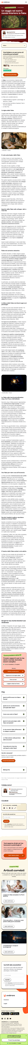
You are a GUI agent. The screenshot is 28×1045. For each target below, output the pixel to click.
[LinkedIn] (7, 1018)
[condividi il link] (15, 808)
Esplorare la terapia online (13, 675)
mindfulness (21, 350)
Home (2, 777)
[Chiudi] (26, 1035)
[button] (25, 2)
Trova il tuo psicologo (14, 1040)
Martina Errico (11, 32)
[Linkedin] (10, 808)
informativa (9, 824)
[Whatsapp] (12, 808)
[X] (7, 808)
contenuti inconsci (6, 505)
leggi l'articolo (9, 900)
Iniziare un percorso (13, 671)
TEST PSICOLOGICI (13, 855)
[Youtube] (10, 1018)
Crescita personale (10, 777)
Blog (2, 7)
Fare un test (13, 679)
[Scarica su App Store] (5, 1013)
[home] (5, 2)
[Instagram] (5, 1018)
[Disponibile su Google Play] (14, 1013)
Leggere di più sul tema (13, 683)
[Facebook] (4, 808)
